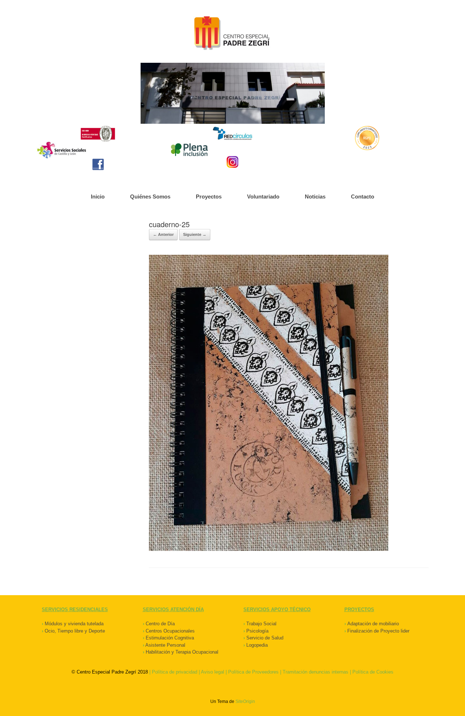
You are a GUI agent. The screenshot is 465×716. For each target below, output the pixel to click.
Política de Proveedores (253, 672)
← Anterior (163, 234)
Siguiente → (194, 234)
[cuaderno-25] (268, 549)
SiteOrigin (245, 701)
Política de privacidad (174, 672)
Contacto (362, 196)
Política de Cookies (372, 672)
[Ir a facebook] (98, 164)
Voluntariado (263, 196)
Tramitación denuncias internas (315, 672)
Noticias (315, 196)
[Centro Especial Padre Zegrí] (232, 34)
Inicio (98, 196)
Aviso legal (212, 672)
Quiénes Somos (150, 196)
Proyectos (209, 196)
